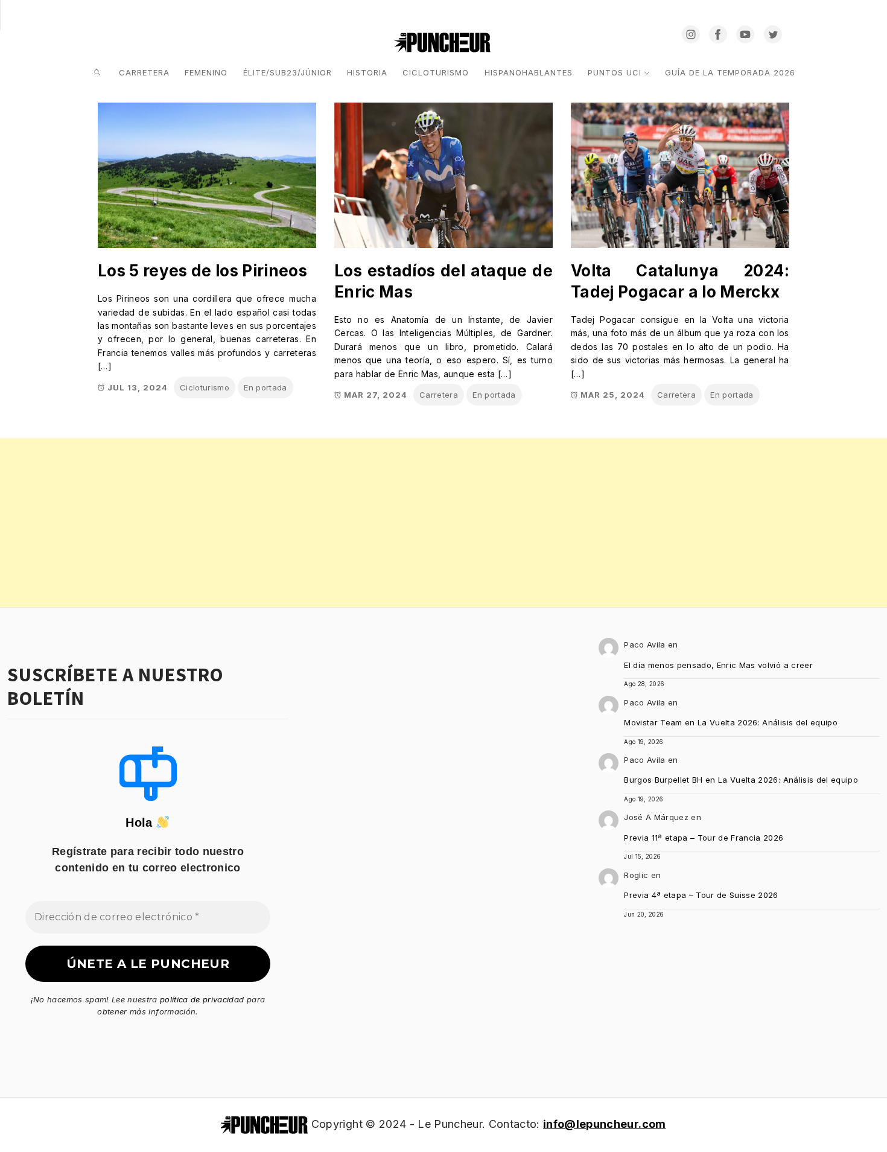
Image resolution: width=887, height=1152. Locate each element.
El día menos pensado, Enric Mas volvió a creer (718, 665)
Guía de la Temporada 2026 (730, 72)
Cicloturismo (435, 72)
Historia (367, 72)
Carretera (144, 72)
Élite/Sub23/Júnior (287, 72)
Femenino (206, 72)
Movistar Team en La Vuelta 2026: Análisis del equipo (731, 722)
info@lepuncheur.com (604, 1124)
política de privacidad (202, 999)
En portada (265, 387)
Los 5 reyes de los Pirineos (202, 270)
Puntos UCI (614, 72)
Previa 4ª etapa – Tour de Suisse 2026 (701, 895)
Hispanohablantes (529, 72)
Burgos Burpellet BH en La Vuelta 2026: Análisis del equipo (741, 779)
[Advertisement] (362, 522)
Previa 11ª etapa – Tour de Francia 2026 (703, 837)
